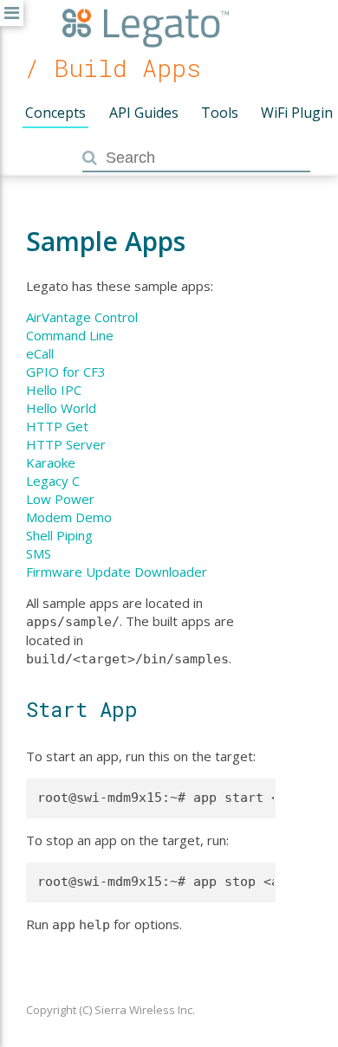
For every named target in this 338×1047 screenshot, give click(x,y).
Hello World (61, 408)
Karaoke (50, 462)
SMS (38, 553)
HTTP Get (57, 426)
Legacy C (53, 480)
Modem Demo (69, 517)
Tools (219, 112)
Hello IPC (53, 389)
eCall (40, 353)
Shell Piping (59, 535)
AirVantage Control (82, 317)
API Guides (144, 112)
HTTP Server (66, 444)
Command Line (70, 335)
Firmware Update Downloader (116, 571)
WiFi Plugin (297, 112)
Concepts (55, 112)
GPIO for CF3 (66, 371)
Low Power (60, 498)
